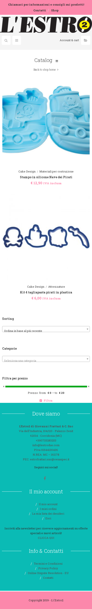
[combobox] (46, 329)
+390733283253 (46, 440)
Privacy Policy (48, 568)
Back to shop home (45, 69)
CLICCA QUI (46, 538)
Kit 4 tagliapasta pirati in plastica (46, 292)
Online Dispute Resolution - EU (48, 573)
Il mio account (48, 504)
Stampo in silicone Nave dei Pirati (46, 177)
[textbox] (46, 360)
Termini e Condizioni (48, 563)
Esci (48, 518)
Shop (55, 10)
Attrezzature (56, 287)
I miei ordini (48, 509)
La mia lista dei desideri (48, 513)
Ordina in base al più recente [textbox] (23, 331)
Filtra (48, 400)
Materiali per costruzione (56, 171)
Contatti (39, 10)
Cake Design (27, 171)
